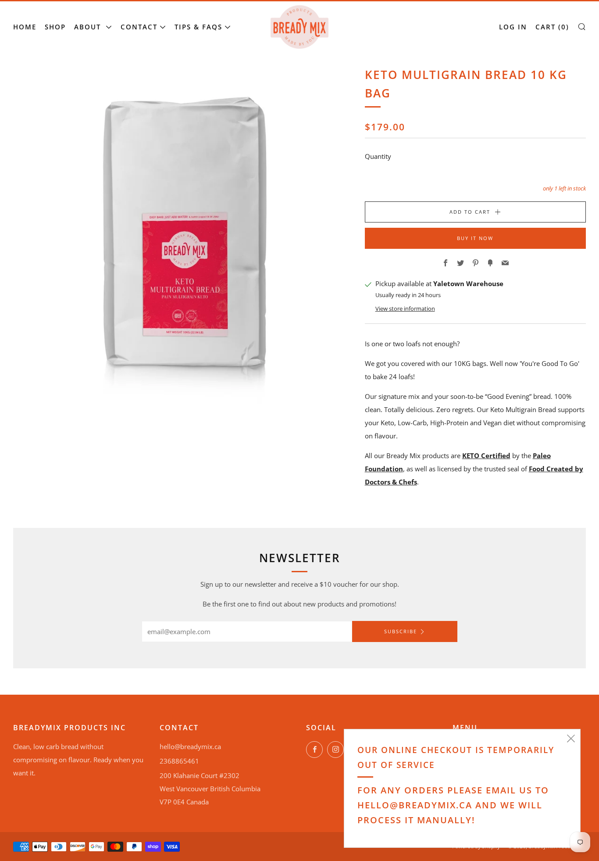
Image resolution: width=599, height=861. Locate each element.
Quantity (378, 156)
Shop (55, 26)
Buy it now (475, 238)
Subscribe (400, 631)
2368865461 (179, 761)
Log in (513, 26)
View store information (405, 308)
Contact (139, 26)
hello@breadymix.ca (190, 746)
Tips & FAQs (198, 26)
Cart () (552, 26)
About (88, 26)
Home (24, 26)
